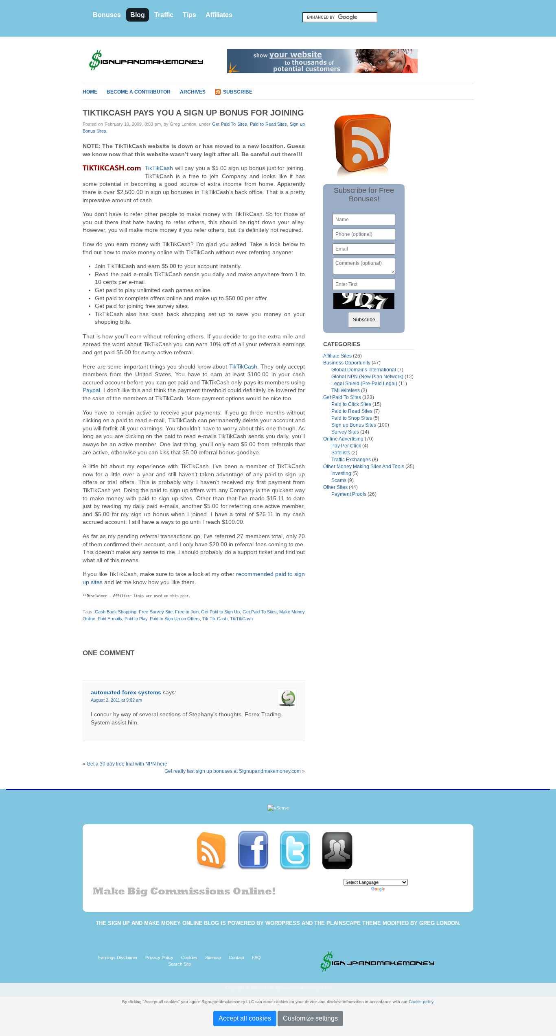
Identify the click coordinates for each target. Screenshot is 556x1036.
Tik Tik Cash (215, 618)
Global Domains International (363, 370)
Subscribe (237, 92)
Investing (341, 473)
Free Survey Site (155, 611)
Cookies (189, 957)
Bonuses (107, 14)
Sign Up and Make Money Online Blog (163, 923)
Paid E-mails (110, 618)
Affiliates (219, 14)
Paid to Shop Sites (351, 418)
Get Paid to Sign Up (220, 611)
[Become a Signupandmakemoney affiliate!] (341, 850)
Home (90, 92)
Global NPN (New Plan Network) (367, 377)
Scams (338, 480)
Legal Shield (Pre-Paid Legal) (364, 383)
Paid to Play (136, 618)
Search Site (179, 964)
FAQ (256, 957)
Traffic (163, 14)
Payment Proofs (348, 494)
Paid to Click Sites (351, 404)
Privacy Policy (159, 957)
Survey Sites (345, 432)
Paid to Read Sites (268, 124)
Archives (193, 92)
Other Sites (335, 487)
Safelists (340, 453)
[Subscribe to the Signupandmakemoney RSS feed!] (216, 850)
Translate (395, 888)
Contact (236, 957)
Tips (189, 14)
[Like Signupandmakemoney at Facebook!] (258, 850)
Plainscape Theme (353, 923)
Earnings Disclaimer (118, 957)
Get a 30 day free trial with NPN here (127, 764)
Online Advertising (343, 439)
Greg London (439, 923)
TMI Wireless (345, 390)
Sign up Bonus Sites (353, 425)
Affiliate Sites (337, 356)
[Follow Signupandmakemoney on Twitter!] (300, 850)
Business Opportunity (346, 363)
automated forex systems (126, 692)
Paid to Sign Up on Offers (175, 618)
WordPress (282, 923)
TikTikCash (159, 168)
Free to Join (187, 611)
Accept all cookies (245, 1018)
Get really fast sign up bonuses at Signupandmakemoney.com (232, 771)
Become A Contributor (139, 92)
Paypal (91, 390)
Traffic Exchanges (351, 459)
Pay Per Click (346, 446)
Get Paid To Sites (229, 124)
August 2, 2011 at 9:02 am (116, 700)
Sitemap (213, 957)
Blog (137, 14)
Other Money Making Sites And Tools (363, 466)
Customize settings (310, 1018)
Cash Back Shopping (115, 611)
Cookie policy (421, 1001)
